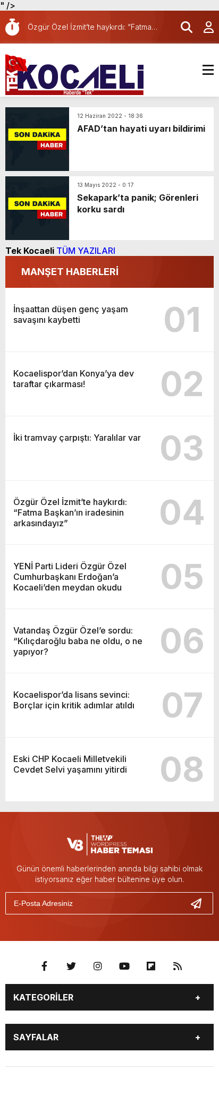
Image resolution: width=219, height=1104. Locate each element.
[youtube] (124, 966)
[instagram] (97, 966)
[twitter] (71, 966)
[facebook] (44, 966)
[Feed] (177, 966)
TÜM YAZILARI (85, 250)
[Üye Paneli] (203, 27)
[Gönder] (200, 903)
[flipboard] (151, 966)
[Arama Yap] (181, 27)
